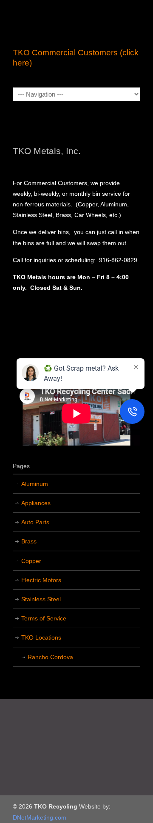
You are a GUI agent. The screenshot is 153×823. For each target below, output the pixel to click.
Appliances (36, 503)
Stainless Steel (41, 599)
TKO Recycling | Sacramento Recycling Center (76, 22)
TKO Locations (41, 637)
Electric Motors (41, 580)
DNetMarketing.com (39, 817)
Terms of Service (43, 618)
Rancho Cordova (50, 657)
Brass (29, 541)
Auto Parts (35, 522)
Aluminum (34, 483)
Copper (31, 560)
